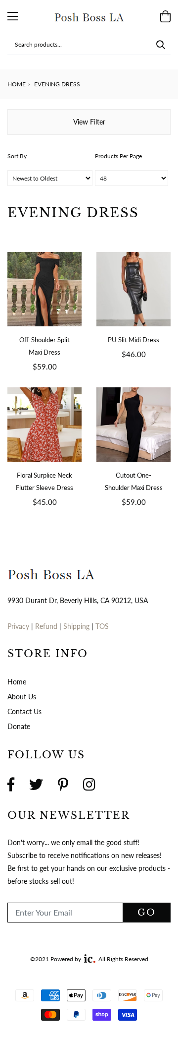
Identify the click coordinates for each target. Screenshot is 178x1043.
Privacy (18, 626)
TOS (102, 626)
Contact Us (24, 711)
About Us (21, 696)
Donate (18, 726)
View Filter (89, 122)
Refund (47, 626)
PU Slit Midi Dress (133, 340)
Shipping (77, 626)
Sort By (17, 156)
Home (16, 84)
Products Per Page (118, 156)
